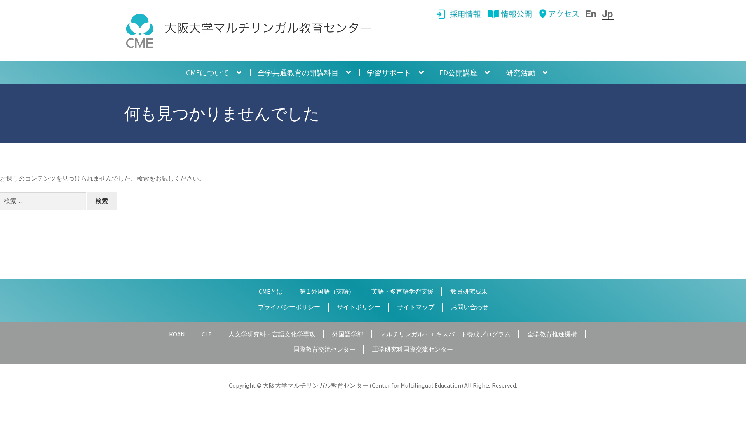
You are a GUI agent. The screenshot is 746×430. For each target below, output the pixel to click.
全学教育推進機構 (552, 334)
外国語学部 (347, 334)
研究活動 (520, 72)
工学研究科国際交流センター (412, 349)
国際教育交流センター (324, 349)
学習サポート (389, 72)
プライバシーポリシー (289, 307)
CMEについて (207, 72)
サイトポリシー (358, 307)
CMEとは (271, 291)
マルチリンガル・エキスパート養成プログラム (445, 334)
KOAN (177, 334)
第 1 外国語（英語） (327, 291)
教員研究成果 (469, 291)
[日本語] (608, 14)
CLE (207, 334)
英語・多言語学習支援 (402, 291)
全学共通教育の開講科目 (298, 72)
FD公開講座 (458, 72)
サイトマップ (415, 307)
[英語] (591, 14)
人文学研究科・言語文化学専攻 (271, 334)
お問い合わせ (469, 307)
